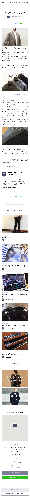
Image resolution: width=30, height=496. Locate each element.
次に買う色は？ (7, 237)
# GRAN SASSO (10, 204)
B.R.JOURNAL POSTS (9, 187)
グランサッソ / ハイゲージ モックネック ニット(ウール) (15, 95)
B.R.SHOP (14, 16)
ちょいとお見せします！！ (10, 354)
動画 (22, 56)
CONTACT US (16, 472)
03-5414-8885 (16, 454)
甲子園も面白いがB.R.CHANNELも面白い (14, 295)
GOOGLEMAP (15, 451)
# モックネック (20, 204)
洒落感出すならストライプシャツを (13, 266)
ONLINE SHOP (25, 2)
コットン (4, 119)
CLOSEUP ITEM (6, 235)
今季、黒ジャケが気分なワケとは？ (13, 325)
